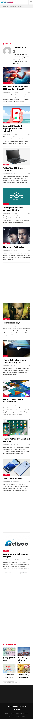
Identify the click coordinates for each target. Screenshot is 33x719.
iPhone (5, 356)
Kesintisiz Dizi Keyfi (11, 323)
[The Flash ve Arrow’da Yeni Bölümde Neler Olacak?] (16, 75)
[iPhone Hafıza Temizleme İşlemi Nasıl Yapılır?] (16, 348)
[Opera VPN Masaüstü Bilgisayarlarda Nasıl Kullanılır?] (16, 114)
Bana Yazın (22, 707)
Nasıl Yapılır (7, 122)
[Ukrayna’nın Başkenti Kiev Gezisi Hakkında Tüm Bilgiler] (24, 651)
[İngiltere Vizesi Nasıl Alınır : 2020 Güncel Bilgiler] (9, 651)
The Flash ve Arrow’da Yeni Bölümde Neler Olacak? (15, 87)
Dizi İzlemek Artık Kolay (13, 247)
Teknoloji (6, 164)
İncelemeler (7, 83)
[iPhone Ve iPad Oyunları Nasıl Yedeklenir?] (16, 427)
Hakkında (16, 709)
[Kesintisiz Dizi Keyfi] (16, 311)
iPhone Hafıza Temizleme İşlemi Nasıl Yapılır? (14, 361)
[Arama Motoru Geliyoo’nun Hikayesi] (16, 543)
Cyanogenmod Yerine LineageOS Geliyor (13, 208)
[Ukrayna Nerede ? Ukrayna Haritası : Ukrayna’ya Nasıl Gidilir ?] (9, 668)
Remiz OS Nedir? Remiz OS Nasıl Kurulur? (14, 400)
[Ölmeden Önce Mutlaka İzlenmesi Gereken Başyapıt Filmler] (24, 668)
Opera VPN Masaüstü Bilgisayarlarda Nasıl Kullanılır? (12, 128)
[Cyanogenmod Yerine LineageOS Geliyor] (16, 196)
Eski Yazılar (8, 573)
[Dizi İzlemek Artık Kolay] (16, 235)
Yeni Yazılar (25, 573)
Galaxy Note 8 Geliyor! (13, 478)
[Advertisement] (16, 25)
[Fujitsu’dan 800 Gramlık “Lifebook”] (16, 156)
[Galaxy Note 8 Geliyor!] (16, 467)
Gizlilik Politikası (12, 707)
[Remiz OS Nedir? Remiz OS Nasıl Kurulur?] (16, 388)
